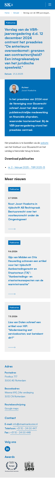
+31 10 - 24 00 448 (20, 432)
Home (7, 13)
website (44, 142)
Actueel (16, 13)
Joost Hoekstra (29, 90)
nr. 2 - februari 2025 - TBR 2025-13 (26, 167)
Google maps (11, 408)
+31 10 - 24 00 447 (26, 428)
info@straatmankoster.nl (25, 424)
